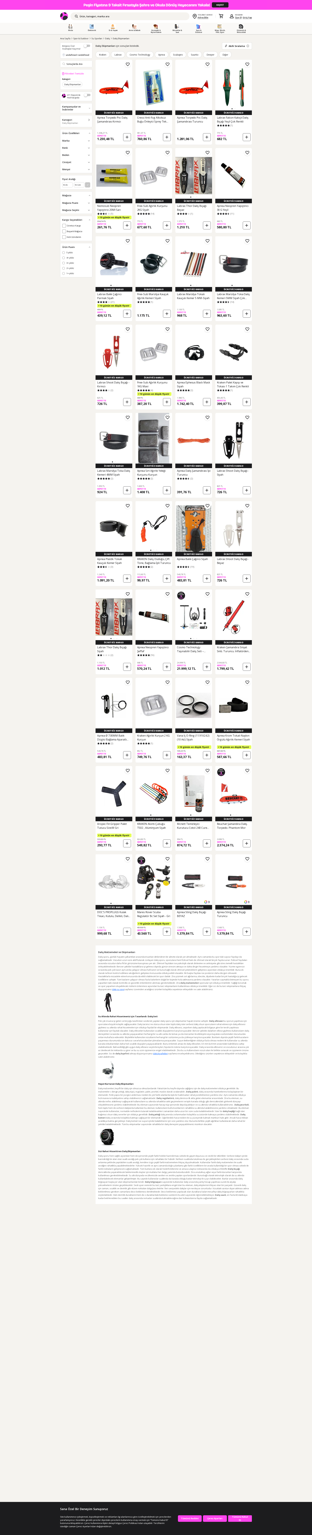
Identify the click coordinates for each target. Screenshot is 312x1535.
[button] (232, 109)
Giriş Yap (247, 17)
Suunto (194, 54)
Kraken (102, 54)
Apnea (161, 54)
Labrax (118, 54)
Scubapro (178, 54)
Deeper (210, 54)
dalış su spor (118, 989)
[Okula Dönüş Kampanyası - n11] (156, 5)
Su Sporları (96, 38)
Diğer (225, 54)
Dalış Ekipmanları (121, 38)
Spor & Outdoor (81, 38)
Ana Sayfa (65, 38)
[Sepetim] (221, 16)
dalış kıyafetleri (160, 1053)
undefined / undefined (77, 54)
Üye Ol (238, 17)
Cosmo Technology (140, 54)
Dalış (107, 38)
